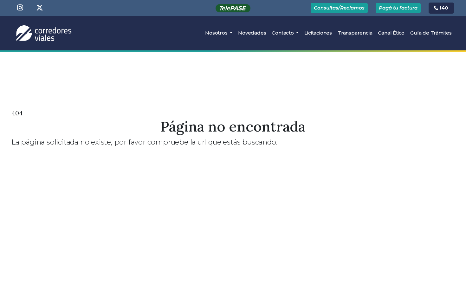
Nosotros (217, 33)
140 (443, 8)
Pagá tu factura (398, 8)
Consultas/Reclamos (339, 8)
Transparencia (355, 33)
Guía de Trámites (431, 33)
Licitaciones (319, 32)
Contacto (283, 33)
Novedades (252, 33)
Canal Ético (391, 33)
